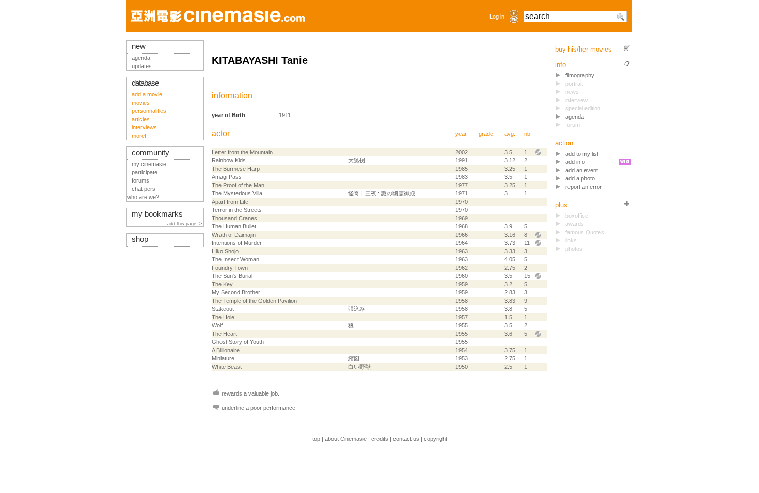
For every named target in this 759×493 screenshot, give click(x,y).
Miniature (223, 358)
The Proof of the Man (238, 185)
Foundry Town (230, 268)
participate (144, 172)
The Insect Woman (235, 259)
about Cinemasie (346, 439)
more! (139, 136)
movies (141, 103)
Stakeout (223, 309)
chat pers (143, 189)
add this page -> (185, 223)
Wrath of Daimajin (234, 235)
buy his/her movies (583, 49)
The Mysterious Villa (237, 193)
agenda (574, 116)
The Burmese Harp (236, 169)
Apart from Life (230, 202)
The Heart (224, 334)
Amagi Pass (227, 177)
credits (379, 439)
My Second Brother (236, 292)
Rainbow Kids (229, 160)
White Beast (227, 367)
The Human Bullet (234, 226)
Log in (496, 16)
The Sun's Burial (232, 276)
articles (141, 119)
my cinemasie (149, 164)
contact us (406, 439)
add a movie (147, 94)
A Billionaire (226, 350)
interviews (144, 127)
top (316, 439)
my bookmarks (157, 214)
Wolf (217, 325)
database (145, 83)
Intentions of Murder (237, 243)
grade (486, 133)
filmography (579, 75)
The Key (222, 284)
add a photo (580, 178)
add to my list (581, 154)
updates (142, 66)
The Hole (223, 317)
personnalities (149, 111)
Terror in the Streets (237, 210)
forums (140, 180)
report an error (583, 187)
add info (575, 162)
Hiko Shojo (225, 251)
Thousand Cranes (234, 218)
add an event (581, 170)
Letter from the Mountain (242, 152)
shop (140, 239)
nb (527, 133)
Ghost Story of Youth (238, 342)
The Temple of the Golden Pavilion (254, 301)
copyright (435, 439)
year (461, 133)
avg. (509, 133)
